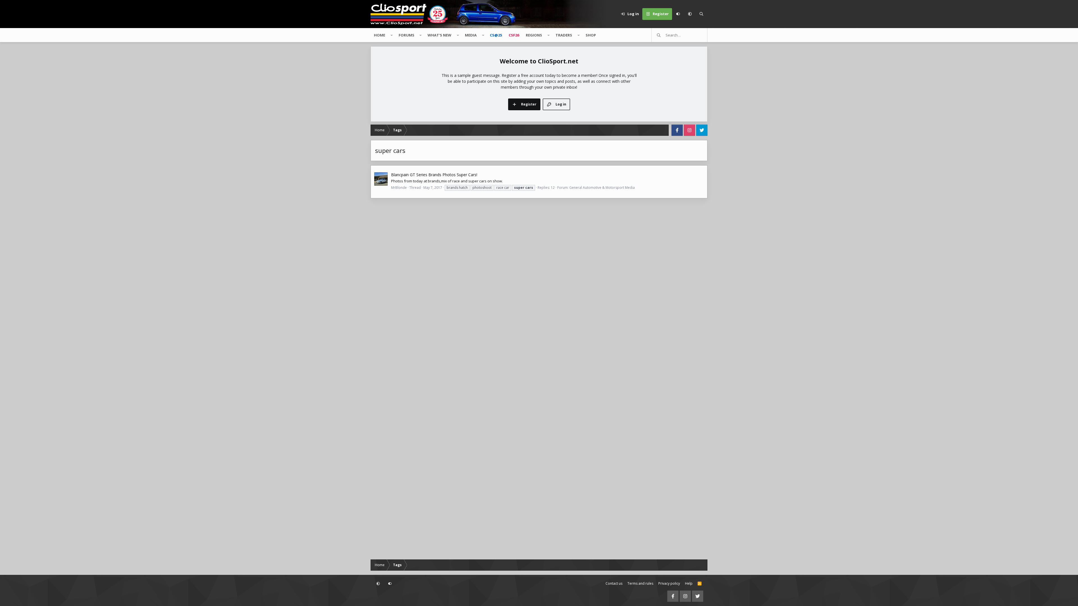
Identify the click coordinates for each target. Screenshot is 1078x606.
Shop (591, 35)
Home (379, 35)
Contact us (614, 583)
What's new (439, 35)
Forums (406, 35)
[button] (690, 14)
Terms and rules (640, 583)
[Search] (701, 14)
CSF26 (514, 35)
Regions (534, 35)
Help (689, 583)
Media (471, 35)
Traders (564, 35)
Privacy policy (669, 583)
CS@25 (496, 35)
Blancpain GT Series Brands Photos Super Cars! (434, 174)
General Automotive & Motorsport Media (602, 187)
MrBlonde (399, 187)
